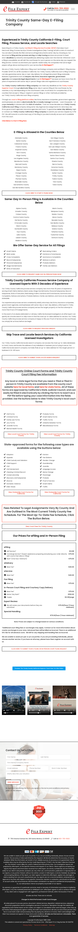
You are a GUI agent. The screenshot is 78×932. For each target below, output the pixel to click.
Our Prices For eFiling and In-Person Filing (39, 536)
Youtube (17, 2)
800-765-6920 (61, 8)
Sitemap (52, 925)
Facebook (27, 2)
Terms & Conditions (40, 925)
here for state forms (50, 387)
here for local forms (23, 387)
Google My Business (41, 2)
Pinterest (62, 2)
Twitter (53, 2)
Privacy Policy (27, 925)
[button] (39, 193)
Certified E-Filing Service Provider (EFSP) (40, 48)
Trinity (64, 86)
